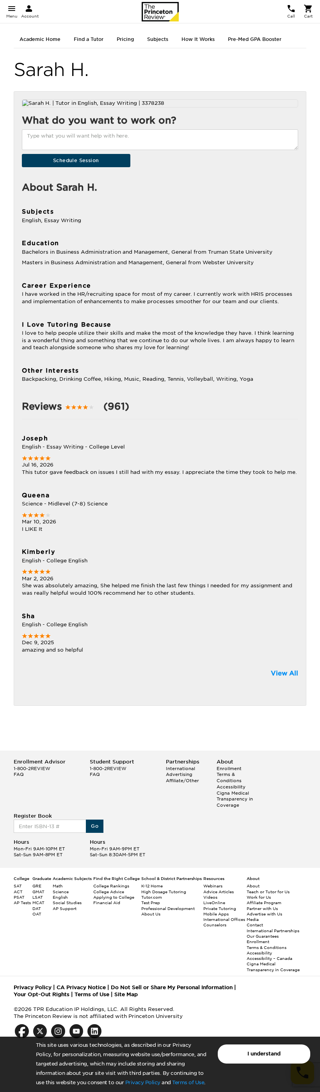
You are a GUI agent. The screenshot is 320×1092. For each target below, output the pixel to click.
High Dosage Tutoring (163, 891)
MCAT (38, 902)
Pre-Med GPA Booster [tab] (254, 39)
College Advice (108, 891)
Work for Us (259, 897)
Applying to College (113, 897)
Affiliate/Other (182, 780)
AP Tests (22, 902)
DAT (36, 908)
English (60, 897)
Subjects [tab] (157, 39)
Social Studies (67, 902)
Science (61, 891)
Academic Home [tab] (40, 39)
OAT (36, 914)
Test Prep (150, 902)
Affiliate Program (264, 902)
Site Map (126, 994)
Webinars (212, 885)
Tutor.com (151, 897)
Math (58, 885)
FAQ (19, 774)
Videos (210, 897)
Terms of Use (188, 1082)
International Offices (224, 919)
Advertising (179, 774)
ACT (18, 891)
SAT (18, 885)
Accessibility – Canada (269, 958)
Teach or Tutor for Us (268, 891)
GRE (36, 885)
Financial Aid (106, 902)
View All (284, 673)
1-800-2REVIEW (32, 768)
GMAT (38, 891)
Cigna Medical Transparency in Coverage (235, 799)
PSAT (19, 897)
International (180, 768)
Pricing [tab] (125, 39)
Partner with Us (262, 908)
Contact (255, 924)
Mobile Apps (216, 914)
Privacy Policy (142, 1082)
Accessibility (231, 787)
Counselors (214, 924)
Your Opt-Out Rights (41, 994)
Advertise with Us (264, 914)
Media (253, 919)
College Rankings (111, 885)
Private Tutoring (219, 908)
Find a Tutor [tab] (88, 39)
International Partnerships (273, 930)
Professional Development (168, 908)
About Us (150, 914)
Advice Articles (218, 891)
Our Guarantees (263, 936)
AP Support (64, 908)
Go (94, 826)
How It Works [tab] (198, 39)
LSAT (37, 897)
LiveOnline (214, 902)
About (253, 885)
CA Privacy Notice (81, 987)
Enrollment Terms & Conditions (229, 774)
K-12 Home (152, 885)
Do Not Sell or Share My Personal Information (172, 987)
